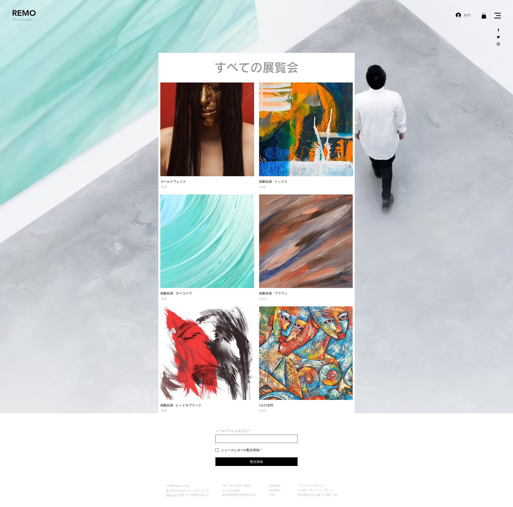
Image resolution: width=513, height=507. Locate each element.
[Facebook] (498, 30)
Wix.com (172, 494)
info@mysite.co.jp (177, 485)
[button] (483, 16)
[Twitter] (498, 37)
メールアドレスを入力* (233, 431)
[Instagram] (498, 44)
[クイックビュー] (207, 129)
